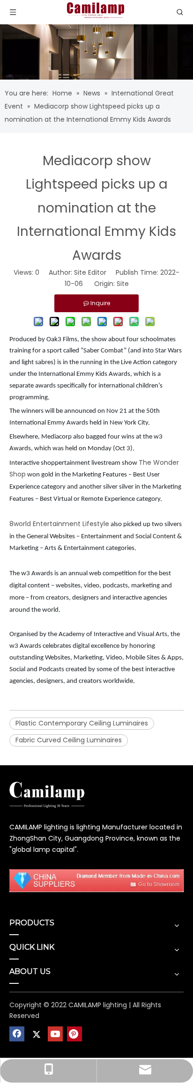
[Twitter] (36, 1033)
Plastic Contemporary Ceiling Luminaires (81, 723)
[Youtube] (55, 1033)
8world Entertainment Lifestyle (59, 523)
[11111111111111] (96, 880)
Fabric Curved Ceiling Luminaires (68, 740)
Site (123, 283)
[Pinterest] (74, 1033)
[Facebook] (16, 1033)
